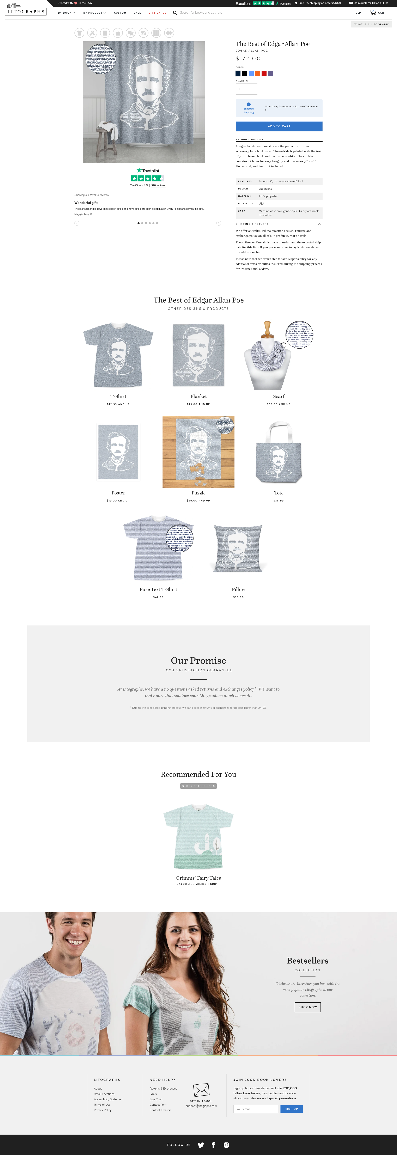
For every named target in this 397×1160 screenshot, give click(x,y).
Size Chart (156, 1099)
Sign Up (292, 1109)
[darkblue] (238, 73)
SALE (137, 12)
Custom (120, 12)
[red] (264, 73)
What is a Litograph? (372, 24)
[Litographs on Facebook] (213, 1145)
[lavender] (270, 73)
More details (298, 236)
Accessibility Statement (108, 1099)
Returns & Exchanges (163, 1088)
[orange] (258, 73)
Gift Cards (158, 12)
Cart (379, 12)
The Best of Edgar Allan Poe (273, 44)
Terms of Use (102, 1104)
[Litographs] (26, 9)
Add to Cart (279, 126)
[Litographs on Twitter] (201, 1145)
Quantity (242, 81)
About (98, 1088)
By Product (93, 12)
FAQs (153, 1094)
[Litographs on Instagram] (226, 1145)
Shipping (252, 224)
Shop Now (308, 1007)
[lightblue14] (251, 73)
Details (249, 139)
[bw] (245, 73)
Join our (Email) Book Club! (371, 3)
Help (357, 12)
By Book (65, 12)
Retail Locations (104, 1094)
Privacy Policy (102, 1110)
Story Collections (198, 786)
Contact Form (158, 1104)
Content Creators (160, 1110)
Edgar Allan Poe (252, 50)
